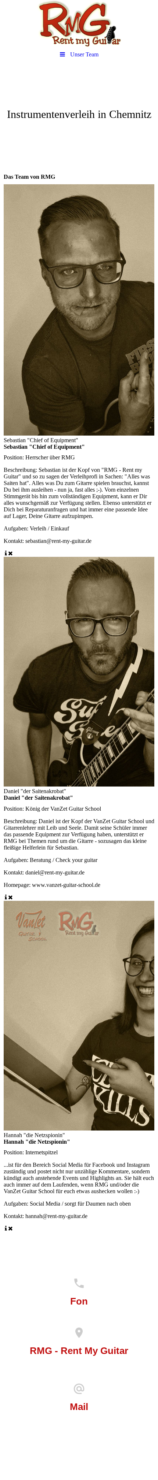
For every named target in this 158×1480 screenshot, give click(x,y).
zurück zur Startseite (34, 1238)
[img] (79, 24)
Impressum (79, 1446)
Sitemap (105, 1456)
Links (47, 1456)
